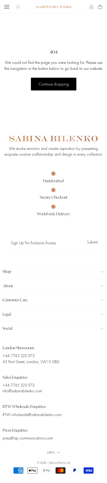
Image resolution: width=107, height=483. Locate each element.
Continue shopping (53, 84)
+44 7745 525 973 (19, 355)
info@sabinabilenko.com (22, 391)
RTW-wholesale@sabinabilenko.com (32, 414)
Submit (92, 242)
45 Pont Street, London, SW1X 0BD (31, 361)
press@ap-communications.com (28, 438)
